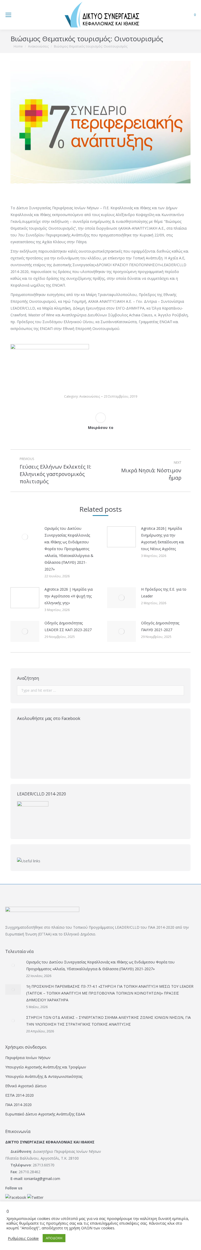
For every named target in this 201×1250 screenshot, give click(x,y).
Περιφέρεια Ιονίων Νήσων (28, 1057)
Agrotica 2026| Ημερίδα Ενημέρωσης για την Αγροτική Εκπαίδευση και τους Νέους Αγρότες (162, 538)
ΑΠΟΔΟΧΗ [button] (54, 1238)
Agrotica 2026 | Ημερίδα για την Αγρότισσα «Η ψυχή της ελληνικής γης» (68, 596)
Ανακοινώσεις (89, 396)
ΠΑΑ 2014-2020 (18, 1104)
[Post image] (24, 536)
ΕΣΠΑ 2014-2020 (19, 1095)
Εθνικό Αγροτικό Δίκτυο (26, 1085)
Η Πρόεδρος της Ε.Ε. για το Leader (163, 592)
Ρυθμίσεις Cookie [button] (23, 1238)
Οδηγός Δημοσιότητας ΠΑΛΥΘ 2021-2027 (160, 626)
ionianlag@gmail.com (42, 1178)
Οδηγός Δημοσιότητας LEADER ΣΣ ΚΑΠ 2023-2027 (68, 626)
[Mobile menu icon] (8, 15)
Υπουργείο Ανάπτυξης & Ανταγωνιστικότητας (43, 1076)
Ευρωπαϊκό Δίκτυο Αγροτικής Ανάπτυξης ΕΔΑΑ (45, 1114)
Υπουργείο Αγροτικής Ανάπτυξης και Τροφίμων (45, 1067)
